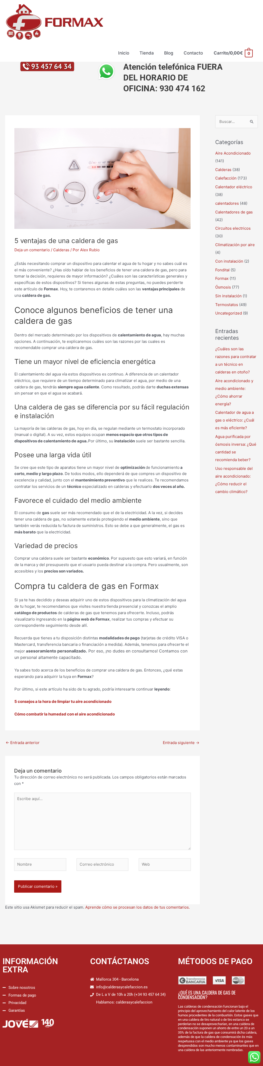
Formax (222, 278)
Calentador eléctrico (233, 186)
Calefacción (226, 178)
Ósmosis (223, 287)
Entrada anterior (23, 742)
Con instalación (229, 261)
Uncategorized (228, 313)
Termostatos (226, 304)
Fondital (222, 269)
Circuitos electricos (233, 228)
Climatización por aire (235, 244)
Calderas (61, 249)
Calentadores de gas (234, 212)
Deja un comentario (32, 249)
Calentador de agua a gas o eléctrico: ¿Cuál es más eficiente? (234, 420)
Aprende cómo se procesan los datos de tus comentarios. (137, 907)
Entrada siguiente (181, 742)
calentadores (227, 203)
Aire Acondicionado (233, 153)
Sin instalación (228, 295)
